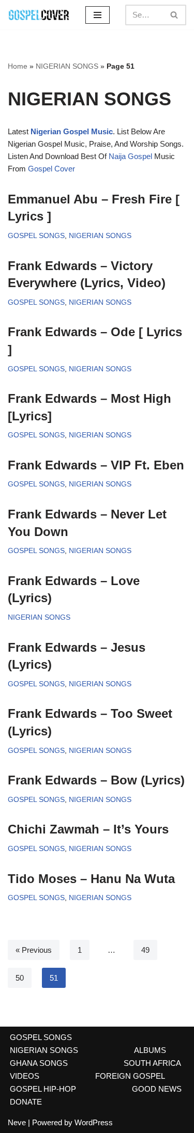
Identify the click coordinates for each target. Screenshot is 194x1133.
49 (145, 950)
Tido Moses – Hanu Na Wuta (91, 879)
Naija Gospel (130, 156)
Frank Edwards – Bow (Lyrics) (96, 780)
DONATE (26, 1101)
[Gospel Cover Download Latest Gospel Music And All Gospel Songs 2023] (39, 14)
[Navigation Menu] (97, 15)
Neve (17, 1122)
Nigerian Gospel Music (72, 131)
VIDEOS (24, 1076)
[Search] (174, 15)
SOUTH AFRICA (152, 1063)
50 (20, 977)
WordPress (93, 1122)
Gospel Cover (51, 168)
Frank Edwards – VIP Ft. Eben (96, 465)
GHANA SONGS (39, 1063)
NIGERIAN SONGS (67, 66)
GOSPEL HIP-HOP (43, 1088)
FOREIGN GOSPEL (130, 1076)
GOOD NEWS (157, 1088)
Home (17, 66)
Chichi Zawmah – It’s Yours (88, 829)
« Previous (34, 950)
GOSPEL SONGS (36, 236)
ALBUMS (150, 1050)
